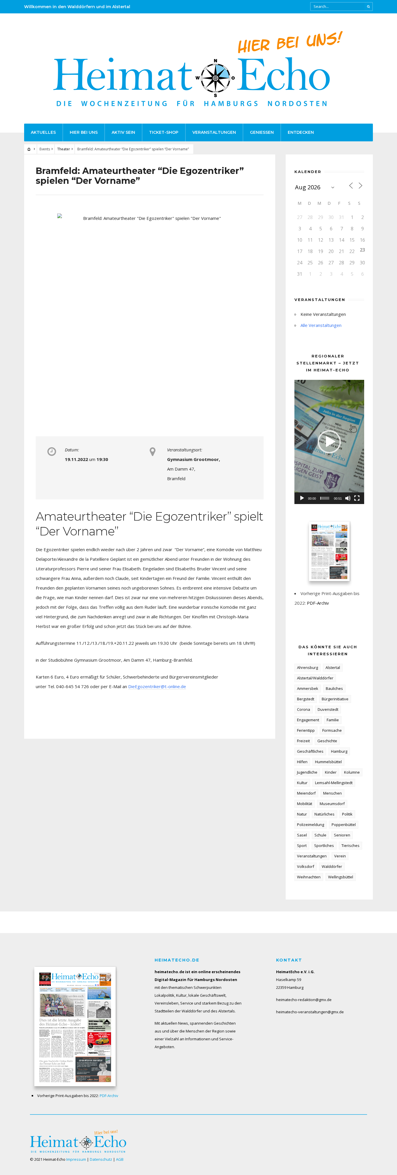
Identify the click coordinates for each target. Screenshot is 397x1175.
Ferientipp (306, 730)
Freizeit (303, 740)
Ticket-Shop (163, 132)
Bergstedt (305, 699)
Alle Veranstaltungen (321, 325)
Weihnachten (309, 877)
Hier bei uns (84, 132)
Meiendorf (306, 793)
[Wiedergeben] (302, 498)
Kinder (331, 772)
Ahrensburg (307, 667)
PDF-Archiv (318, 603)
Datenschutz (101, 1159)
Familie (333, 719)
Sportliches (324, 845)
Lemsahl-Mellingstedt (334, 782)
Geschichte (327, 740)
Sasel (302, 835)
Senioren (342, 835)
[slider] (324, 498)
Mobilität (304, 803)
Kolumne (352, 772)
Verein (340, 856)
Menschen (332, 793)
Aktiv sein (123, 132)
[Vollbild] (357, 498)
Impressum (76, 1159)
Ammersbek (307, 688)
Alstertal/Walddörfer (315, 678)
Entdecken (301, 132)
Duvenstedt (328, 709)
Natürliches (324, 814)
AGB (120, 1159)
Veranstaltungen (214, 132)
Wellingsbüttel (340, 877)
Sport (302, 845)
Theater (63, 149)
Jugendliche (307, 772)
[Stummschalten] (348, 498)
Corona (303, 709)
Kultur (302, 782)
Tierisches (350, 845)
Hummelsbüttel (328, 761)
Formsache (332, 730)
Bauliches (334, 688)
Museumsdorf (332, 803)
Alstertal (333, 667)
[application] (329, 442)
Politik (347, 814)
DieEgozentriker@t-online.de (157, 686)
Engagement (308, 719)
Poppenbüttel (344, 824)
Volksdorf (305, 866)
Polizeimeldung (310, 824)
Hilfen (302, 761)
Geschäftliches (310, 751)
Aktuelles (43, 132)
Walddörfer (332, 866)
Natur (302, 814)
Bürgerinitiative (335, 699)
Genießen (262, 132)
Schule (320, 835)
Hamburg (339, 751)
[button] (329, 441)
